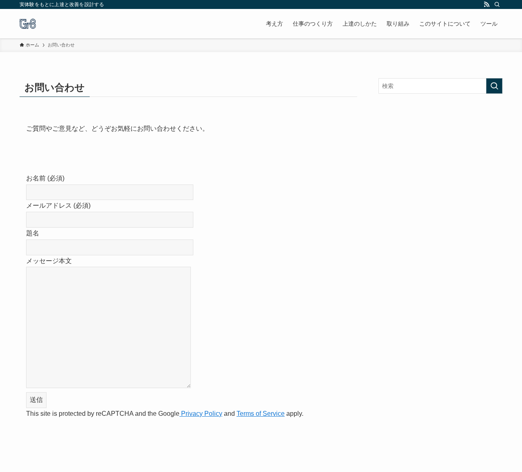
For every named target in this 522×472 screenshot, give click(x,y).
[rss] (486, 4)
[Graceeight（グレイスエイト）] (28, 23)
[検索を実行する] (494, 86)
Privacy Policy (200, 413)
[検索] (497, 4)
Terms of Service (261, 413)
